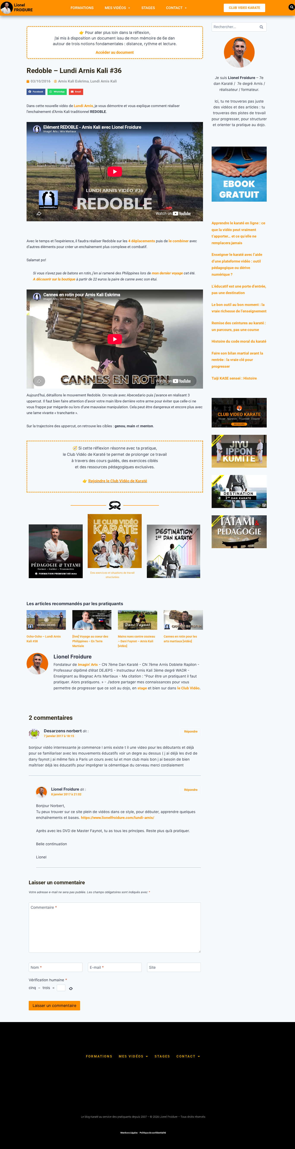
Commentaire (44, 907)
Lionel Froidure (65, 789)
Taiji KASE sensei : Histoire (234, 378)
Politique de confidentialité (153, 1133)
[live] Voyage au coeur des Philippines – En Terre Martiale (90, 641)
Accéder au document (115, 52)
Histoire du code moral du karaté (239, 341)
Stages (148, 8)
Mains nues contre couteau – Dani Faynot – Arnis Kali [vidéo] (136, 641)
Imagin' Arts (88, 664)
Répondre (191, 731)
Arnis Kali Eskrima (73, 81)
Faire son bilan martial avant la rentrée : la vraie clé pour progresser (237, 360)
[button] (292, 7)
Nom (36, 967)
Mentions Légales (129, 1133)
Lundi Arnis (83, 106)
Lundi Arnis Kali (103, 81)
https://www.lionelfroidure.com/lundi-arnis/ (117, 817)
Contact (174, 8)
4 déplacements (141, 241)
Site (152, 967)
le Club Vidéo (188, 688)
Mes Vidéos (115, 8)
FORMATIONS (82, 8)
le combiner (179, 241)
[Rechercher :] (239, 27)
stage (142, 688)
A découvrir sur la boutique (54, 279)
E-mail (97, 967)
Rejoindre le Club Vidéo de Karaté (117, 481)
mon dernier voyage (167, 273)
